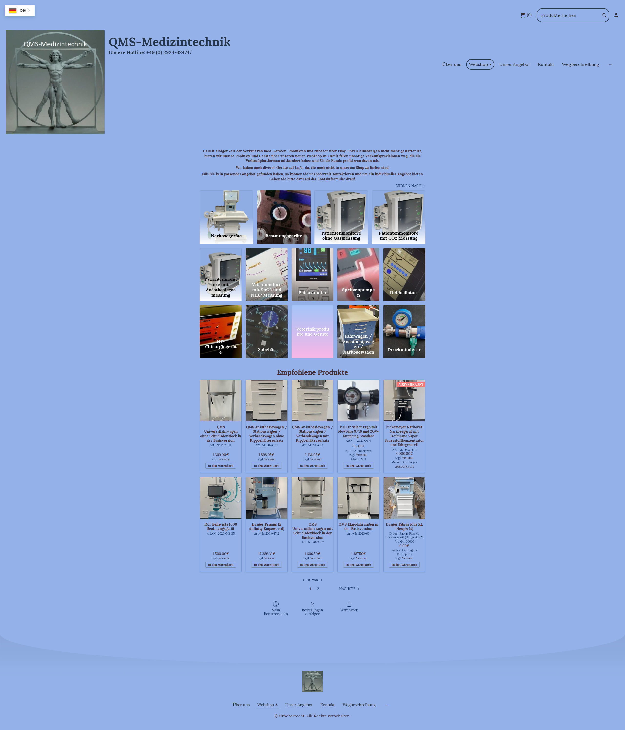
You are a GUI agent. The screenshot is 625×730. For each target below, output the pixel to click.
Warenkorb (349, 610)
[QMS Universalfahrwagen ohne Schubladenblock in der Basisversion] (220, 400)
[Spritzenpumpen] (358, 261)
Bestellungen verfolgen (312, 612)
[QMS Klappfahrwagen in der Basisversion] (358, 498)
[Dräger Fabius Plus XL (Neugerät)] (404, 498)
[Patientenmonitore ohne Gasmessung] (341, 209)
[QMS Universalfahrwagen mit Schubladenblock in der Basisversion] (312, 498)
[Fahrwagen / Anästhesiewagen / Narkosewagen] (358, 318)
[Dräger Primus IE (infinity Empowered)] (266, 498)
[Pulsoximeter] (312, 261)
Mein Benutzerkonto (276, 612)
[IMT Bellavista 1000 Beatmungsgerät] (220, 498)
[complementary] (20, 11)
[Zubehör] (267, 318)
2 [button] (318, 589)
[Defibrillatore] (404, 261)
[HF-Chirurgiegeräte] (221, 318)
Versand (224, 459)
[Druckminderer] (404, 318)
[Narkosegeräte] (226, 209)
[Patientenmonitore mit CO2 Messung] (398, 209)
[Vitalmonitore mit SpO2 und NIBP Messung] (267, 261)
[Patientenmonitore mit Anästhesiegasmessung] (221, 261)
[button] (350, 589)
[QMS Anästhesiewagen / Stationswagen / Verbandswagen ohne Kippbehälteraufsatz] (266, 400)
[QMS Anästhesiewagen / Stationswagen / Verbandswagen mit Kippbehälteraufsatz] (312, 400)
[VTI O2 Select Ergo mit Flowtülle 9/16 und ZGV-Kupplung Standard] (358, 400)
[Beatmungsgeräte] (284, 209)
